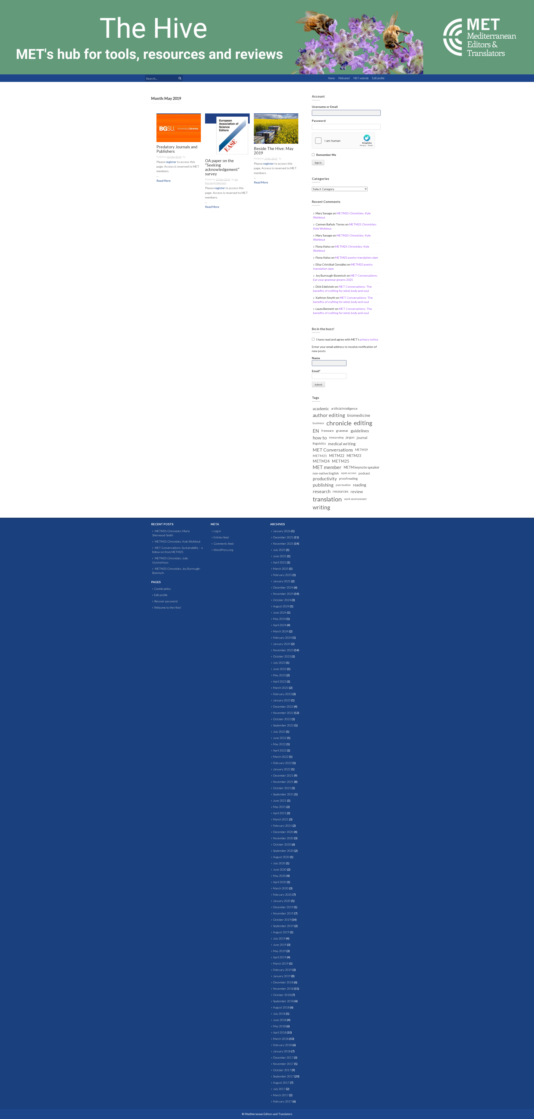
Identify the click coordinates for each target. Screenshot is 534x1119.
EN (316, 431)
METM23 (354, 455)
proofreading (348, 478)
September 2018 (283, 1001)
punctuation (343, 485)
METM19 (361, 449)
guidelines (360, 430)
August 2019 (281, 932)
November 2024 (283, 593)
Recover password (166, 601)
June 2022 (279, 738)
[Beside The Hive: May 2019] (276, 128)
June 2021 (279, 800)
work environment (355, 499)
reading (359, 485)
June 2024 (279, 612)
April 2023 (279, 681)
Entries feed (221, 537)
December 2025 (283, 537)
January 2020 (282, 901)
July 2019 (279, 938)
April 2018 (279, 1032)
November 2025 (283, 543)
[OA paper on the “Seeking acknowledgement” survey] (227, 134)
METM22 (336, 455)
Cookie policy (162, 588)
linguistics (319, 443)
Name (316, 358)
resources (340, 491)
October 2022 (282, 719)
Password (319, 120)
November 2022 (283, 713)
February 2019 (282, 969)
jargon (350, 437)
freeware (327, 430)
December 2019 (283, 907)
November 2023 (283, 650)
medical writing (342, 443)
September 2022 (283, 725)
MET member (327, 467)
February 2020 (282, 894)
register (171, 162)
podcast (364, 473)
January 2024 (282, 644)
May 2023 (279, 675)
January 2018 (282, 1051)
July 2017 (279, 1089)
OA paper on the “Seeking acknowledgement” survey (222, 167)
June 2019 (279, 944)
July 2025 (279, 550)
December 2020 (283, 832)
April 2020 (279, 882)
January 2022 (282, 769)
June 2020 (279, 869)
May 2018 (279, 1026)
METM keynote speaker (361, 467)
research (321, 491)
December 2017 (283, 1057)
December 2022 (283, 706)
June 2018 (279, 1020)
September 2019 (283, 926)
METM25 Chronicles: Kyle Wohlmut (177, 541)
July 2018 (279, 1013)
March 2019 (280, 963)
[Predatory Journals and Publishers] (178, 127)
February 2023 (282, 694)
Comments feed (223, 543)
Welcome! (344, 78)
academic (321, 408)
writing (321, 507)
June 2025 (279, 556)
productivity (325, 478)
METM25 (340, 461)
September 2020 (283, 850)
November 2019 (283, 913)
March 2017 (280, 1095)
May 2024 (279, 619)
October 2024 (282, 600)
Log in (217, 531)
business (318, 423)
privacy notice (369, 339)
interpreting (336, 437)
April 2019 (279, 957)
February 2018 (282, 1045)
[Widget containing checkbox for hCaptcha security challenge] (343, 141)
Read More (163, 180)
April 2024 (279, 625)
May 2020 (279, 875)
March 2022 (280, 756)
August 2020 (281, 857)
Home (331, 78)
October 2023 (282, 656)
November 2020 (283, 838)
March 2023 (280, 687)
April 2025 (279, 562)
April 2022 (279, 750)
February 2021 (282, 825)
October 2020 (282, 844)
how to (320, 437)
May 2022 (279, 744)
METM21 (320, 456)
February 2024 (282, 637)
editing (363, 422)
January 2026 (282, 531)
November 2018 (283, 988)
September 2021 (283, 794)
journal (362, 438)
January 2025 (282, 581)
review (357, 491)
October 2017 (282, 1070)
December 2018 (283, 982)
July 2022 (279, 731)
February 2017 (282, 1101)
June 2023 (279, 669)
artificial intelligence (344, 408)
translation (327, 499)
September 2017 (283, 1076)
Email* (316, 371)
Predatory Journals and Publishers (176, 149)
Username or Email (325, 106)
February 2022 (282, 763)
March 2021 (280, 819)
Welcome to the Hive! (167, 607)
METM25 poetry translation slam (356, 257)
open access (348, 473)
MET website (361, 78)
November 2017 (283, 1064)
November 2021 (283, 781)
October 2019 (282, 919)
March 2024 (280, 631)
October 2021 (282, 788)
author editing (329, 415)
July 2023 (279, 662)
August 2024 (281, 606)
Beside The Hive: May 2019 (273, 150)
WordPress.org (223, 550)
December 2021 (283, 775)
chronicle (338, 423)
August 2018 (281, 1007)
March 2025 (280, 568)
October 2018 (282, 995)
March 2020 (280, 888)
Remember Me (326, 154)
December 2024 (283, 587)
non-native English (326, 473)
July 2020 (279, 863)
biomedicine (358, 415)
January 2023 (282, 700)
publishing (323, 485)
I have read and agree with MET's (346, 339)
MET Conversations (333, 450)
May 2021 (279, 807)
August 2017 (281, 1082)
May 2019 (279, 951)
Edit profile (378, 78)
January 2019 (282, 976)
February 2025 (282, 575)
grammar (342, 430)
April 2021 (279, 813)
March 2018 (280, 1038)
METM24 (321, 461)
